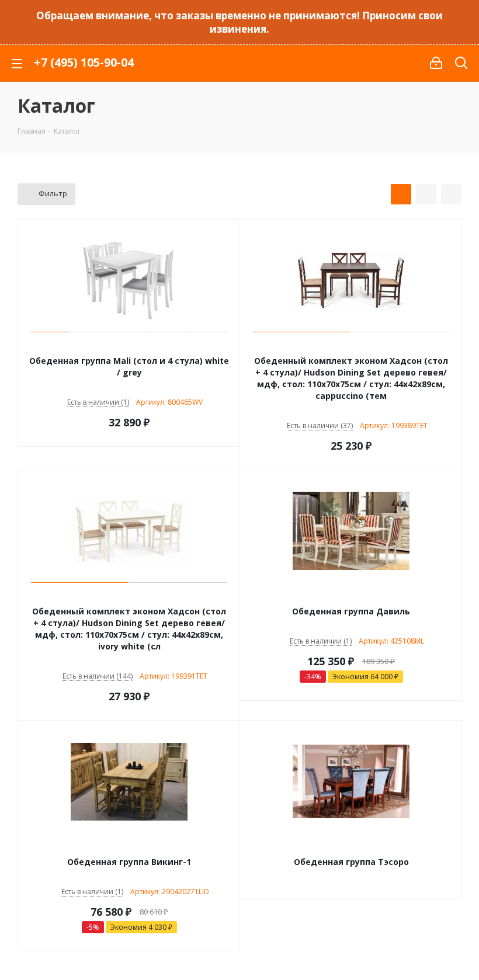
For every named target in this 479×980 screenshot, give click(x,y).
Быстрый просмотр (129, 345)
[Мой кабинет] (436, 63)
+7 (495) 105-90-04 (84, 62)
